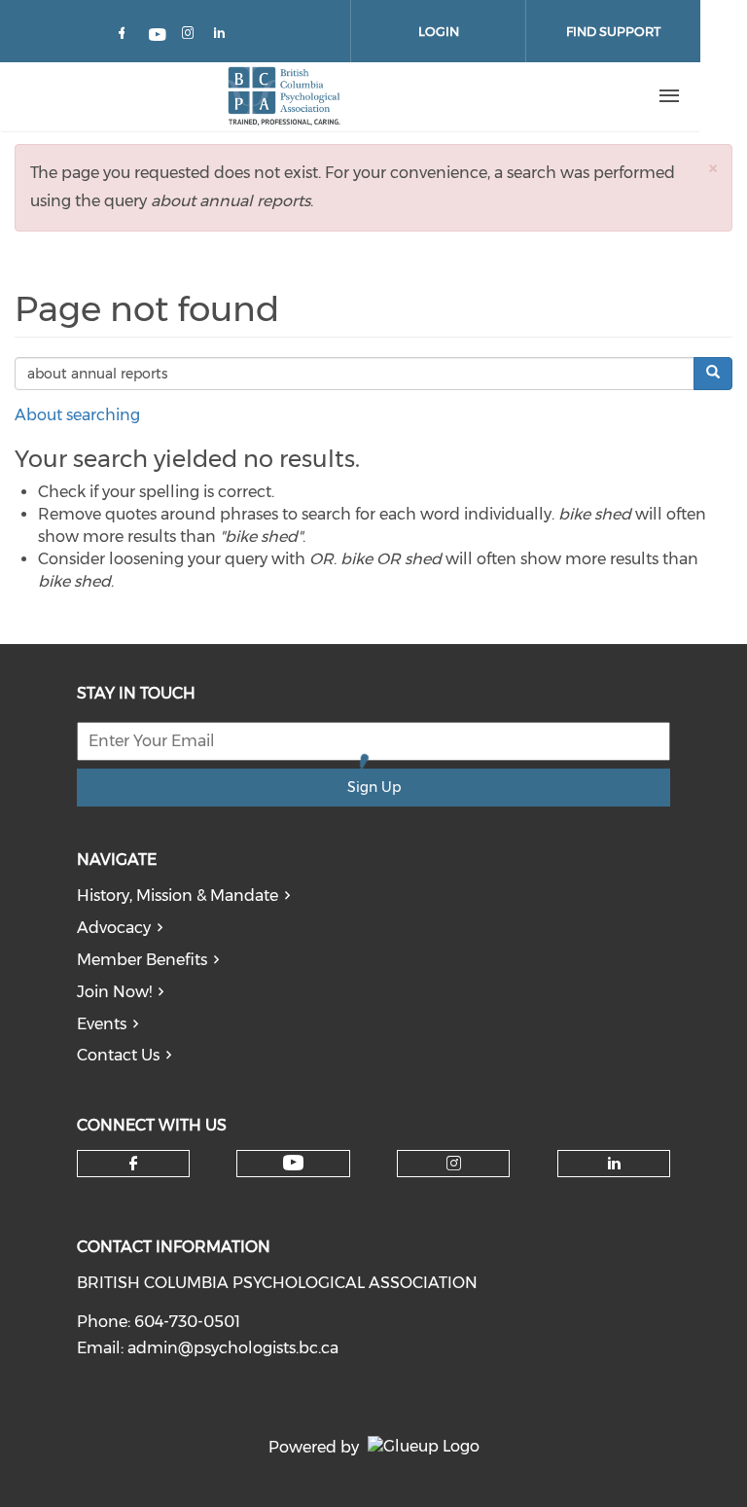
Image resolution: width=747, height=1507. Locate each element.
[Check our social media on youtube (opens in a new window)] (158, 36)
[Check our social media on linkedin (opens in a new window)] (224, 36)
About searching (77, 415)
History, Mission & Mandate (177, 895)
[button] (713, 168)
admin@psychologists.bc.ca (232, 1348)
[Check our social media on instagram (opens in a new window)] (191, 36)
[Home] (283, 96)
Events (101, 1024)
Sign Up (374, 787)
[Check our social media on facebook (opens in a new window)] (125, 36)
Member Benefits (142, 960)
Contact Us (118, 1055)
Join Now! (114, 992)
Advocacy (114, 927)
